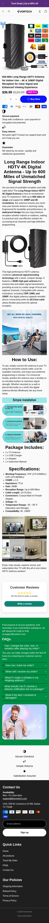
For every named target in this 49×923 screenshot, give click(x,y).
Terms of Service (11, 896)
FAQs (5, 865)
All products (8, 856)
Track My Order (10, 860)
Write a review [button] (24, 604)
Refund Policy (9, 891)
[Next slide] (46, 4)
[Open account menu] (40, 11)
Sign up (25, 832)
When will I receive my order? (21, 671)
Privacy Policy (9, 900)
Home (6, 851)
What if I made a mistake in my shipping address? (21, 679)
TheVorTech (27, 912)
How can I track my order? (19, 665)
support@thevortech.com (15, 798)
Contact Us (8, 870)
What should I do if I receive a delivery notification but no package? (24, 687)
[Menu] (3, 11)
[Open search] (9, 11)
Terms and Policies (25, 916)
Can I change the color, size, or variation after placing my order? (21, 647)
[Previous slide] (3, 4)
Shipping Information (13, 886)
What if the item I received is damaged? (20, 696)
